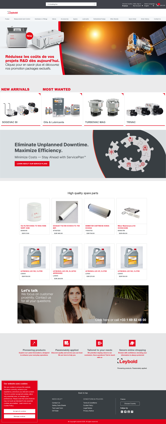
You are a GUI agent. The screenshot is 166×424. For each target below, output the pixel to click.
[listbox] (149, 6)
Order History (145, 19)
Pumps (7, 19)
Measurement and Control (22, 19)
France (125, 6)
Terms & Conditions (90, 403)
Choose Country (127, 4)
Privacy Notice (88, 411)
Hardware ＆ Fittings (41, 19)
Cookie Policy (88, 405)
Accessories (64, 19)
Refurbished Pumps (99, 19)
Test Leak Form (57, 408)
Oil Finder (55, 411)
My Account (137, 6)
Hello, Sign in (137, 4)
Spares (75, 19)
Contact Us (157, 19)
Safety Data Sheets (59, 405)
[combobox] (69, 4)
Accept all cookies (19, 411)
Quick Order (132, 19)
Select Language (149, 4)
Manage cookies (19, 416)
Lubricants (85, 19)
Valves (54, 19)
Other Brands (114, 19)
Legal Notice (87, 408)
